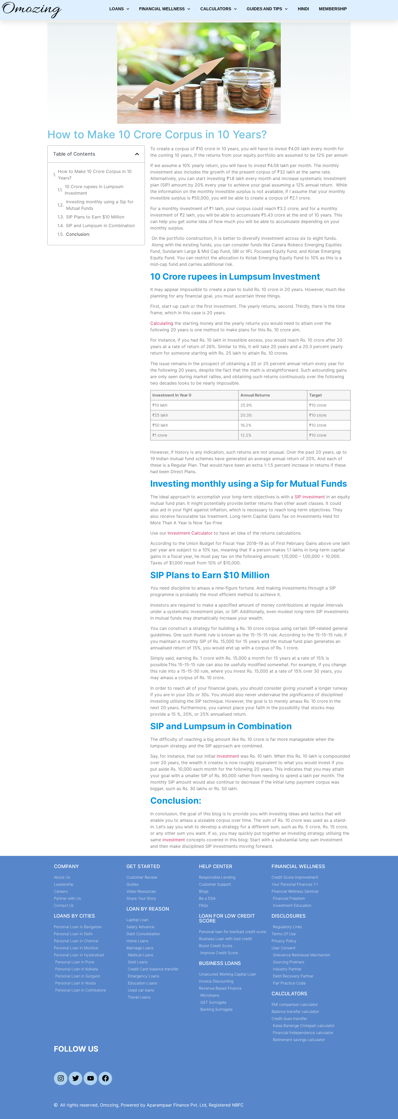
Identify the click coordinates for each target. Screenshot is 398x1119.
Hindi (303, 8)
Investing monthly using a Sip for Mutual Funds (99, 205)
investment (228, 756)
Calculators (215, 8)
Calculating (162, 323)
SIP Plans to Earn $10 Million (95, 217)
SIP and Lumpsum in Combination (100, 225)
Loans (116, 8)
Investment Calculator (190, 533)
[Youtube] (90, 1078)
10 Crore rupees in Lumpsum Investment (94, 190)
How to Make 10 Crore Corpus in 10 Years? (95, 175)
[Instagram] (60, 1078)
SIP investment (310, 496)
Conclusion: (78, 234)
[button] (137, 154)
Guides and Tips (264, 8)
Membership (333, 8)
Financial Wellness (162, 8)
